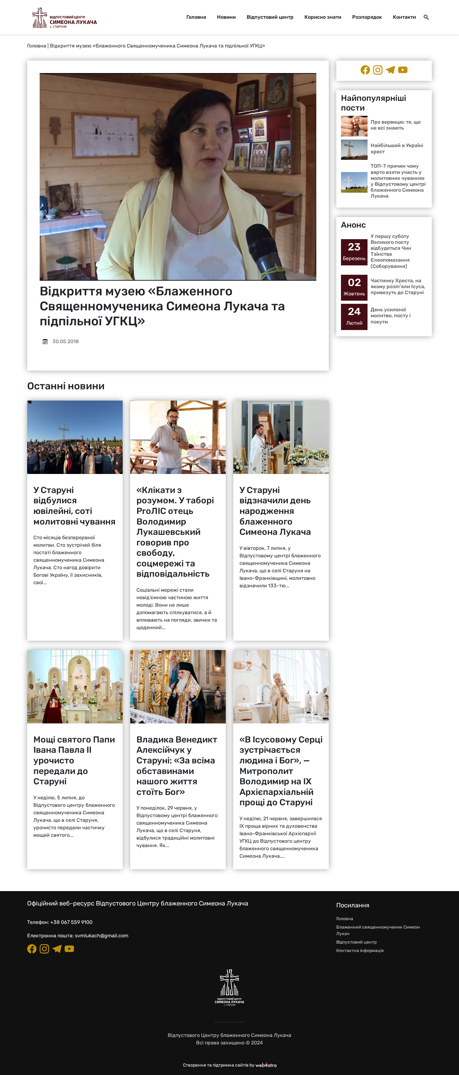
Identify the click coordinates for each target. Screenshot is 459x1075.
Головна (196, 17)
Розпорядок (367, 17)
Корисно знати (322, 17)
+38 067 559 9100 (71, 922)
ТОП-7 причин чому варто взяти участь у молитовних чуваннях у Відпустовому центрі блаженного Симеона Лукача (398, 181)
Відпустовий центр (270, 17)
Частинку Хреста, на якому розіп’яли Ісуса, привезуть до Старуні (398, 286)
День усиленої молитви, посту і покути (391, 315)
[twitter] (402, 70)
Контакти (404, 17)
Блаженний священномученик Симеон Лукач (378, 930)
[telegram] (390, 70)
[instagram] (378, 70)
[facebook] (365, 70)
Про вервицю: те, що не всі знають (396, 125)
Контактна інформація (360, 950)
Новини (226, 17)
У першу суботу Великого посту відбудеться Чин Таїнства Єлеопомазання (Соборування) (391, 251)
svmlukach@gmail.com (101, 936)
